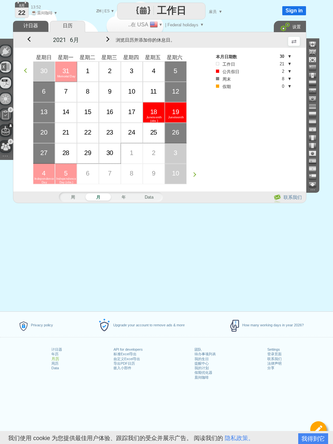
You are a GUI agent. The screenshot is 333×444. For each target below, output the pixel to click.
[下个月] (107, 40)
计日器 (56, 349)
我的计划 (201, 368)
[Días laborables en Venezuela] (315, 91)
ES (107, 11)
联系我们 (274, 359)
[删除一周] (27, 70)
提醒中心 (201, 363)
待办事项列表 (205, 354)
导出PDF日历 (124, 363)
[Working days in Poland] (315, 114)
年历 (55, 354)
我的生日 (201, 359)
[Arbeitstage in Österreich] (315, 122)
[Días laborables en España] (315, 161)
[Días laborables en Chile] (315, 177)
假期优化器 (203, 372)
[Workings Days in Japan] (315, 153)
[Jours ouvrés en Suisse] (315, 185)
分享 (270, 368)
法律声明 (274, 363)
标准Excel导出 (125, 354)
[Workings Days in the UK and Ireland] (315, 52)
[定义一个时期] (318, 429)
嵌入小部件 (122, 368)
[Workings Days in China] (315, 68)
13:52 (36, 7)
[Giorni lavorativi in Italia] (315, 146)
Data (55, 368)
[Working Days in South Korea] (315, 60)
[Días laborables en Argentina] (315, 169)
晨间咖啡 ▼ (44, 13)
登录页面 (274, 354)
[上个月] (28, 40)
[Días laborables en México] (315, 75)
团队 (198, 349)
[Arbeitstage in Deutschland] (315, 107)
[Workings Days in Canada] (315, 44)
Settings (273, 349)
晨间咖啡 (201, 377)
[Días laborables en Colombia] (315, 83)
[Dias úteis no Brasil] (315, 99)
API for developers (128, 349)
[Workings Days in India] (315, 130)
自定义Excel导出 (126, 359)
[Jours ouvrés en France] (315, 138)
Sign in (294, 10)
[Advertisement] (159, 256)
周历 (55, 363)
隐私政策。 (239, 438)
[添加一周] (196, 174)
